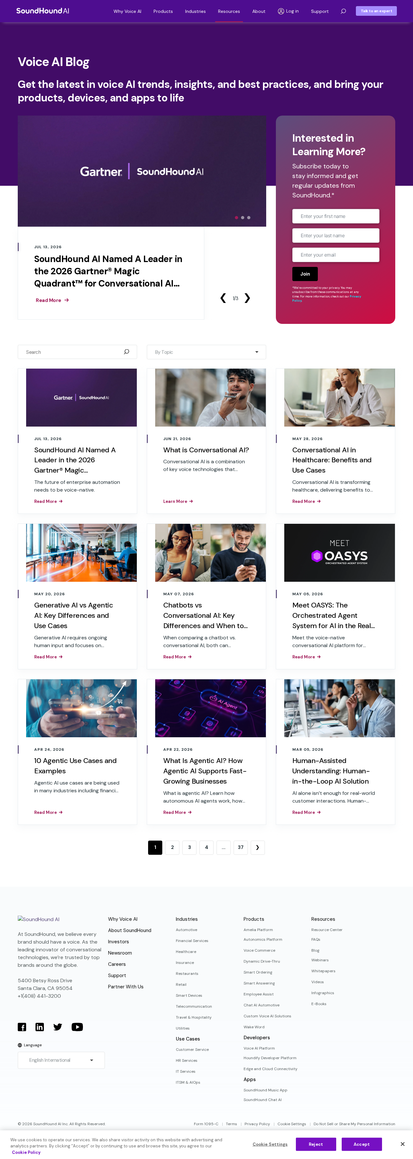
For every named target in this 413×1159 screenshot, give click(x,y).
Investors (118, 942)
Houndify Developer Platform (270, 1057)
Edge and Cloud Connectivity (270, 1068)
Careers (117, 964)
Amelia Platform (258, 929)
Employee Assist (259, 994)
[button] (343, 11)
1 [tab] (236, 217)
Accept (362, 1144)
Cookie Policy (26, 1152)
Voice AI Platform (259, 1048)
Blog (315, 950)
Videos (317, 982)
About (259, 11)
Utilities (183, 1028)
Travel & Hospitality (194, 1017)
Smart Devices (189, 995)
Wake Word (254, 1027)
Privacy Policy (257, 1123)
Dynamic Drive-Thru (262, 961)
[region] (206, 1144)
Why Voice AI (127, 11)
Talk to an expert (376, 11)
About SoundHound (129, 930)
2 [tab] (242, 217)
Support (320, 11)
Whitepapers (323, 971)
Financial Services (192, 940)
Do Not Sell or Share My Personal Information (354, 1123)
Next (247, 298)
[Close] (403, 1144)
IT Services (186, 1071)
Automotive (186, 929)
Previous (223, 298)
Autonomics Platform (263, 939)
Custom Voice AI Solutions (267, 1016)
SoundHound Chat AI (263, 1099)
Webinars (320, 960)
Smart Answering (259, 983)
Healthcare (186, 951)
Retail (181, 984)
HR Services (186, 1060)
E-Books (319, 1003)
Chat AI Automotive (261, 1005)
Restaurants (187, 973)
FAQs (315, 939)
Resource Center (327, 929)
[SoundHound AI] (42, 10)
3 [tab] (248, 217)
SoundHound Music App (265, 1090)
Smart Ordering (258, 972)
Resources (229, 11)
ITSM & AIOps (188, 1082)
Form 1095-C (206, 1123)
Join (305, 274)
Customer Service (192, 1049)
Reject (316, 1144)
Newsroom (120, 953)
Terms (231, 1123)
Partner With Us (126, 987)
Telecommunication (194, 1006)
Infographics (322, 992)
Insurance (185, 962)
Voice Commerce (259, 950)
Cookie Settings (291, 1123)
